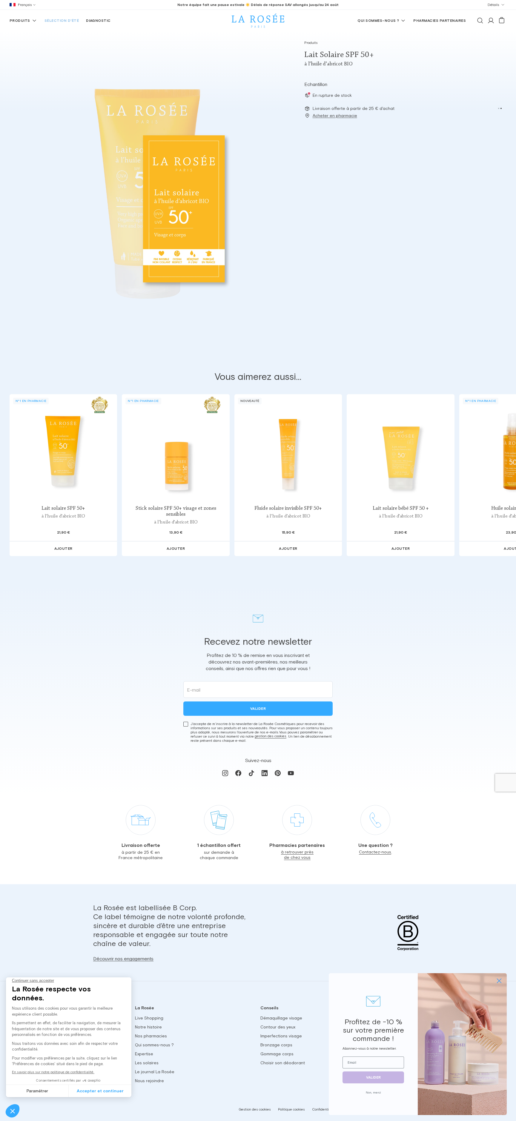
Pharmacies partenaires (439, 21)
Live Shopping (149, 1018)
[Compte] (491, 20)
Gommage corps (277, 1053)
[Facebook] (238, 773)
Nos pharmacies (151, 1036)
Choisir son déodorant (282, 1062)
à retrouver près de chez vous (297, 855)
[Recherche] (480, 20)
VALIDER (373, 1077)
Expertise (144, 1053)
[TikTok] (251, 773)
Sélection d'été (61, 21)
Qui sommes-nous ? (378, 21)
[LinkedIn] (265, 773)
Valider (258, 708)
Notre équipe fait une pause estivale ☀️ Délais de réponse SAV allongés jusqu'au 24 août (258, 5)
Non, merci (373, 1092)
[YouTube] (291, 773)
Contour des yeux (277, 1027)
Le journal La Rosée (154, 1071)
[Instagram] (225, 773)
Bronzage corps (276, 1044)
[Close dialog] (499, 981)
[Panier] (501, 20)
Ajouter (63, 548)
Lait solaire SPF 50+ (63, 508)
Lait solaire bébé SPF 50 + (401, 508)
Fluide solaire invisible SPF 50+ (288, 508)
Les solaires (147, 1062)
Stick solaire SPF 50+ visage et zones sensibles (176, 511)
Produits (20, 21)
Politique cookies (291, 1109)
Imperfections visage (281, 1036)
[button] (498, 108)
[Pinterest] (278, 773)
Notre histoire (148, 1027)
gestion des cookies (270, 736)
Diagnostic (98, 21)
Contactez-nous (375, 852)
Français (25, 5)
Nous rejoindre (149, 1080)
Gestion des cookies (255, 1109)
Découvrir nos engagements (123, 958)
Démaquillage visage (281, 1018)
